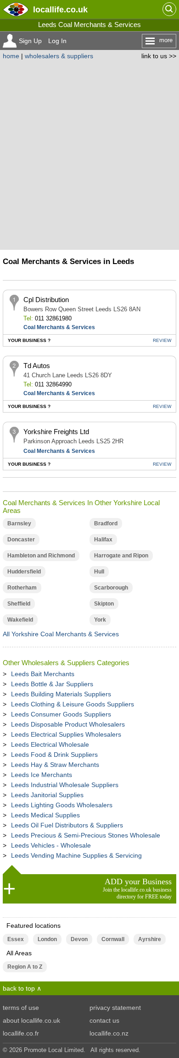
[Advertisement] (89, 153)
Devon (79, 939)
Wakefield (20, 620)
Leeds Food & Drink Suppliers (54, 754)
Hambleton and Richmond (41, 555)
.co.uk (60, 9)
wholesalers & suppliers (59, 56)
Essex (15, 939)
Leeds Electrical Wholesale (50, 744)
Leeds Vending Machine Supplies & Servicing (76, 855)
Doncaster (21, 539)
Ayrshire (149, 939)
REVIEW (162, 340)
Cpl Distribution (46, 299)
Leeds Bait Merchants (42, 674)
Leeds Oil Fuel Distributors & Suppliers (67, 825)
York (100, 620)
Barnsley (19, 523)
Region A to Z (24, 967)
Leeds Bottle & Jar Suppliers (52, 684)
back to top (19, 988)
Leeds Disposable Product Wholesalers (68, 724)
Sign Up (30, 40)
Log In (57, 40)
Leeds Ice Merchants (41, 774)
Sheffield (18, 604)
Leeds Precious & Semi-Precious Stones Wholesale (85, 835)
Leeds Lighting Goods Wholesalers (61, 805)
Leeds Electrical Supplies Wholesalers (66, 734)
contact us (104, 1020)
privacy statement (115, 1007)
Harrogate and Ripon (121, 555)
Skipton (104, 604)
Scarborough (111, 587)
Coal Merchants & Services (59, 327)
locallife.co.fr (21, 1033)
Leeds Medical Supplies (45, 815)
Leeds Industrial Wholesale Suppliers (64, 784)
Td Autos (36, 365)
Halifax (103, 539)
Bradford (105, 523)
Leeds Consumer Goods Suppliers (61, 714)
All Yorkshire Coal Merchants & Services (61, 634)
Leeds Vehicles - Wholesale (51, 845)
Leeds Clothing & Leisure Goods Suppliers (72, 704)
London (47, 939)
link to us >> (158, 56)
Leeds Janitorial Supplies (47, 795)
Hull (99, 571)
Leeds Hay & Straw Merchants (55, 764)
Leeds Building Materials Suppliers (61, 694)
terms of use (21, 1007)
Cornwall (112, 939)
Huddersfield (24, 571)
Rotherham (22, 587)
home (11, 56)
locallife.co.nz (109, 1033)
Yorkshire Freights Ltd (56, 431)
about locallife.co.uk (31, 1020)
